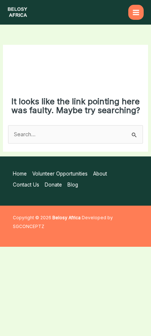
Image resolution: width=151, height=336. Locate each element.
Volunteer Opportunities (60, 174)
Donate (53, 185)
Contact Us (26, 185)
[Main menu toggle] (136, 12)
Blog (72, 185)
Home (20, 174)
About (100, 174)
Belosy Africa (66, 217)
